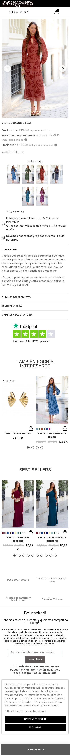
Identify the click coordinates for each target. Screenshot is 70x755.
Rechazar (35, 727)
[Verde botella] (20, 533)
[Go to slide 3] (36, 115)
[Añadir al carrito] (31, 429)
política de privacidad (42, 673)
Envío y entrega (12, 306)
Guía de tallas (15, 212)
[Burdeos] (3, 533)
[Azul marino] (13, 533)
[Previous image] (7, 68)
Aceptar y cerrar (35, 719)
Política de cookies (14, 710)
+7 (23, 533)
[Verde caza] (28, 175)
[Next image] (62, 68)
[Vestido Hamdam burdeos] (18, 504)
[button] (17, 4)
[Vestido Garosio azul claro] (52, 400)
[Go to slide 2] (33, 115)
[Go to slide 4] (39, 115)
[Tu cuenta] (63, 12)
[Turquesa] (18, 533)
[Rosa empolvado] (5, 533)
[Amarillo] (15, 533)
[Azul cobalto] (28, 197)
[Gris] (56, 175)
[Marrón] (10, 533)
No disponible (35, 749)
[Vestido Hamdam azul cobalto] (52, 504)
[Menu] (3, 12)
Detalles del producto (16, 297)
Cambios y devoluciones (17, 314)
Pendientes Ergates (18, 433)
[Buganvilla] (42, 197)
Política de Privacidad (43, 643)
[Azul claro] (13, 175)
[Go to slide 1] (30, 115)
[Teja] (42, 175)
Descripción (9, 249)
